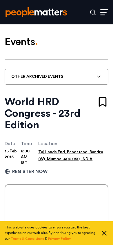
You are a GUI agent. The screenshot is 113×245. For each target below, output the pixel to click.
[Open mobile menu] (104, 12)
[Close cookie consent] (104, 233)
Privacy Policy (59, 238)
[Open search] (93, 12)
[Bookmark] (102, 102)
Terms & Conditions (27, 238)
